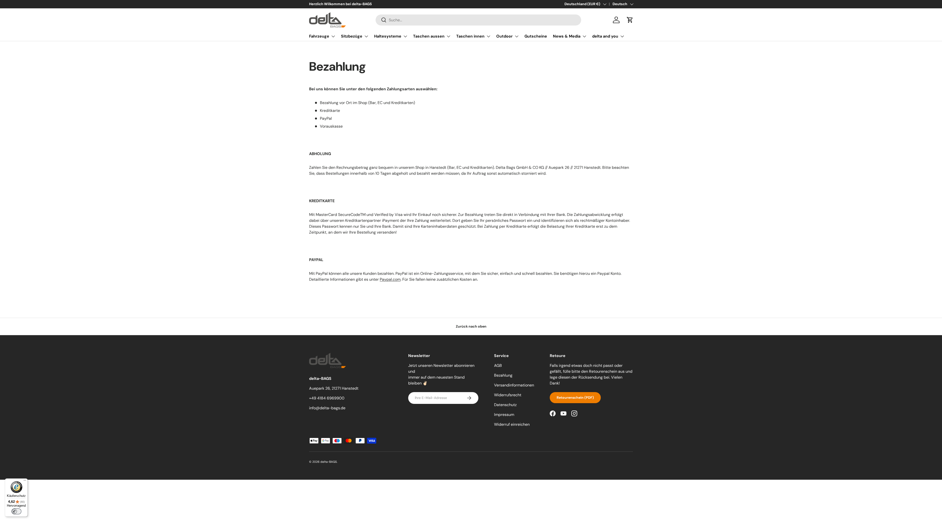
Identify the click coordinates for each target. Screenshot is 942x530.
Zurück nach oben (471, 326)
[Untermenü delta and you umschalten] (622, 36)
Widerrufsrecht (507, 395)
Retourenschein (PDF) (575, 397)
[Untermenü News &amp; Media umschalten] (584, 36)
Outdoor (504, 36)
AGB (498, 365)
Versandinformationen (514, 385)
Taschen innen (470, 36)
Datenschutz (505, 404)
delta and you (605, 36)
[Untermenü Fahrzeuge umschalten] (333, 36)
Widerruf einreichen (512, 424)
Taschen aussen (429, 36)
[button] (630, 19)
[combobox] (478, 20)
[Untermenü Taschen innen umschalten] (488, 36)
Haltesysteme (387, 36)
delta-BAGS (328, 462)
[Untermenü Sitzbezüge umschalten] (366, 36)
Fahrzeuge (319, 36)
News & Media (566, 36)
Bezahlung (503, 375)
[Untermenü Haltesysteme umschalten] (405, 36)
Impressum (504, 414)
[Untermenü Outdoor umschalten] (517, 36)
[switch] (16, 511)
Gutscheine (535, 36)
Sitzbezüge (351, 36)
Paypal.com (390, 279)
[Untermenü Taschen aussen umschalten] (448, 36)
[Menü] (25, 481)
